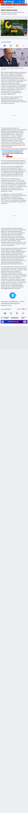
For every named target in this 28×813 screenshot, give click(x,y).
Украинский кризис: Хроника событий (15, 318)
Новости (3, 4)
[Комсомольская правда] (8, 2)
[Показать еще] (23, 45)
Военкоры (15, 4)
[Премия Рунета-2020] (13, 1)
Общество (3, 156)
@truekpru (8, 305)
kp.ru (26, 309)
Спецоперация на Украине (6, 318)
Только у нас (9, 4)
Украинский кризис (23, 318)
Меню (1, 1)
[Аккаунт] (26, 1)
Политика (2, 7)
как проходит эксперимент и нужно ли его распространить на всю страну (13, 153)
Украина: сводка (21, 4)
